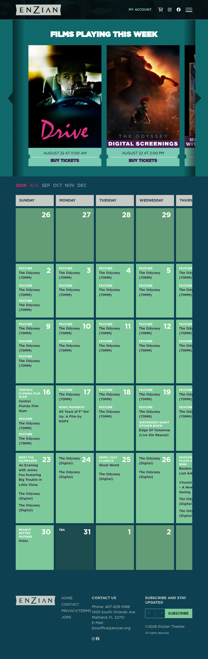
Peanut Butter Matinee (25, 533)
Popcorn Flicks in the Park (189, 461)
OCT (57, 186)
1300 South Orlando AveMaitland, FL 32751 (113, 615)
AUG (34, 186)
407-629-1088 (117, 607)
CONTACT (70, 604)
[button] (189, 10)
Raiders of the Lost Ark (190, 471)
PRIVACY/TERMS (76, 611)
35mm (103, 457)
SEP (46, 186)
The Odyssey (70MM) (29, 275)
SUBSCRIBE (178, 613)
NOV (70, 186)
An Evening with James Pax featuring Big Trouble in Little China (30, 475)
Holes (23, 541)
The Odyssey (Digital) (29, 496)
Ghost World (109, 465)
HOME (67, 598)
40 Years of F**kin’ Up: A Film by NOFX (74, 416)
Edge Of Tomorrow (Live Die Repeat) (154, 432)
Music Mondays (71, 407)
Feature (25, 268)
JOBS (66, 617)
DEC (81, 186)
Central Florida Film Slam (29, 393)
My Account (140, 9)
